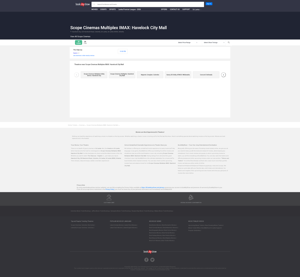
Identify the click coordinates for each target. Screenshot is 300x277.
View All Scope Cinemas (80, 36)
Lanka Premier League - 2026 (129, 9)
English (75, 53)
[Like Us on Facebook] (146, 260)
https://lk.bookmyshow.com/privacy (153, 187)
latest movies (111, 153)
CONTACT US (175, 9)
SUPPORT (186, 9)
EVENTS (103, 9)
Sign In (209, 4)
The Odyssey (77, 50)
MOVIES (95, 9)
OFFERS (164, 9)
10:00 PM (123, 51)
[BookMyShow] (83, 4)
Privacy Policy (109, 189)
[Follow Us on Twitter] (152, 260)
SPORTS (112, 9)
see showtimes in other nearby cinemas (83, 55)
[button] (76, 74)
